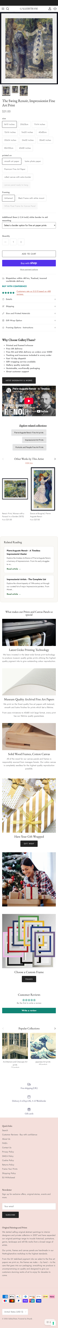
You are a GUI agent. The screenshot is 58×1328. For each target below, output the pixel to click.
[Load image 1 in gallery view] (29, 48)
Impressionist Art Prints (34, 440)
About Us (6, 1138)
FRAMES (29, 979)
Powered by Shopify (25, 1319)
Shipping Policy (9, 1173)
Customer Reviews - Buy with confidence (19, 1134)
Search (5, 1130)
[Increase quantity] (21, 242)
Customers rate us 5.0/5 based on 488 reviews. (34, 293)
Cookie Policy (8, 1160)
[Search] (9, 9)
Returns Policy (8, 1164)
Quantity (6, 236)
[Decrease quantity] (5, 242)
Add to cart (29, 253)
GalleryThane (12, 1319)
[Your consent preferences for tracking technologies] (53, 1323)
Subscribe (10, 1215)
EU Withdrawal (8, 1177)
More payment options (29, 269)
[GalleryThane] (29, 8)
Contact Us (6, 1147)
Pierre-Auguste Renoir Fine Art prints (28, 432)
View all (29, 463)
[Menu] (3, 9)
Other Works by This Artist (29, 458)
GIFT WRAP (29, 843)
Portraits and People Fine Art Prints (29, 447)
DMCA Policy (7, 1156)
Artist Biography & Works (19, 380)
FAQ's (4, 1143)
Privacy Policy (8, 1151)
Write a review (29, 1010)
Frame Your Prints (9, 1168)
